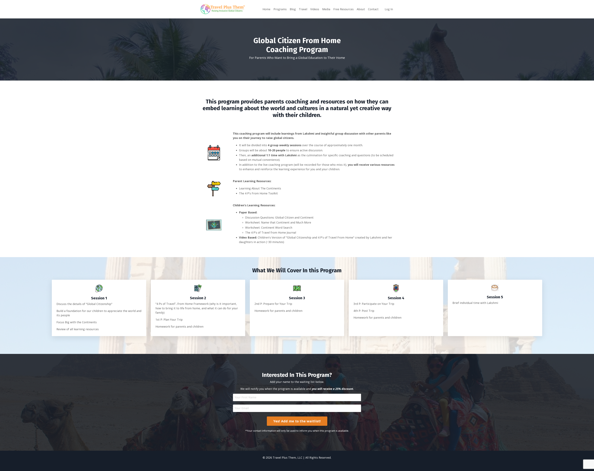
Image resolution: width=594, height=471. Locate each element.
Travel (303, 9)
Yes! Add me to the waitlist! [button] (297, 421)
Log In (389, 9)
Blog (293, 9)
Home (266, 9)
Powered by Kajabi (297, 462)
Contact (373, 9)
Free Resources (343, 9)
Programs (280, 9)
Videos (314, 9)
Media (326, 9)
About (361, 9)
